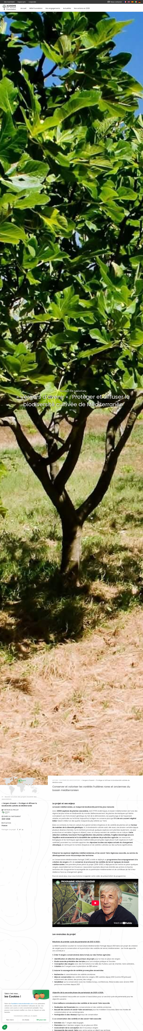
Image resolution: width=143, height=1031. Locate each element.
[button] (4, 1027)
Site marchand (9, 2)
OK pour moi (41, 1020)
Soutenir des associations (69, 780)
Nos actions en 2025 (82, 8)
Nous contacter (116, 2)
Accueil (23, 8)
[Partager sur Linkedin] (22, 829)
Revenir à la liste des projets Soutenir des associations (19, 798)
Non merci (10, 1020)
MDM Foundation (35, 8)
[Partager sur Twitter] (20, 829)
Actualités (67, 8)
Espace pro (22, 2)
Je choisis (25, 1020)
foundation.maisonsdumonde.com (22, 1003)
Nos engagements (53, 8)
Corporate (32, 2)
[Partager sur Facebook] (17, 829)
